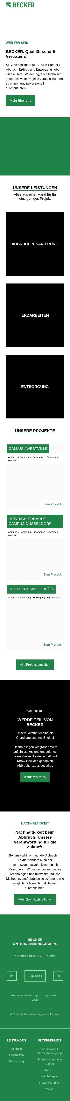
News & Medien (49, 1082)
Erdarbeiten (16, 1055)
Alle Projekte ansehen (35, 664)
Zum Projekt (52, 504)
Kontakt (49, 1089)
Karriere (49, 1070)
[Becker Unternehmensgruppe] (20, 5)
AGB (35, 1000)
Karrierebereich (35, 777)
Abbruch (16, 1048)
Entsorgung (16, 1061)
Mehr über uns (20, 100)
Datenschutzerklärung (23, 995)
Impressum (51, 995)
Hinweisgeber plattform (34, 955)
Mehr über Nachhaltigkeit (35, 899)
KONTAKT (35, 976)
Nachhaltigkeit (49, 1076)
